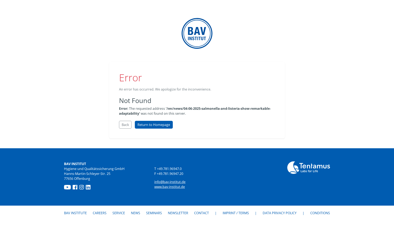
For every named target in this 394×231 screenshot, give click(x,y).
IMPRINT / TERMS (236, 213)
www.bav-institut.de (169, 187)
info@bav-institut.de (170, 182)
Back (125, 124)
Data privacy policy (280, 213)
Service (118, 213)
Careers (100, 213)
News (135, 213)
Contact (201, 213)
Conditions (320, 213)
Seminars (154, 213)
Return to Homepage (153, 124)
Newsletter (178, 213)
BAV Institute (75, 213)
